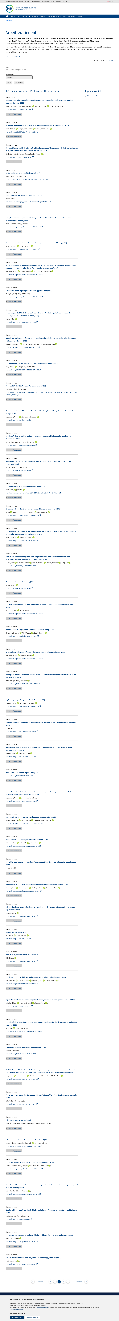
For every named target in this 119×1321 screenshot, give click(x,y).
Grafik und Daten (53, 16)
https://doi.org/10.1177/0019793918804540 (22, 801)
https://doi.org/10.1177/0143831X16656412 (22, 984)
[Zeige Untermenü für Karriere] (75, 16)
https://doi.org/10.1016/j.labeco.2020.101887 (22, 636)
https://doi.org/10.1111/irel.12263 (18, 420)
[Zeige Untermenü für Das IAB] (83, 16)
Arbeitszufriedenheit (94, 96)
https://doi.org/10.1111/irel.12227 (18, 939)
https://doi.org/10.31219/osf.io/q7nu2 (20, 157)
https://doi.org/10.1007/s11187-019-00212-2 (22, 132)
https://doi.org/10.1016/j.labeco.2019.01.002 (22, 916)
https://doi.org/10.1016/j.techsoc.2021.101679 (23, 249)
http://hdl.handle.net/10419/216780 (19, 470)
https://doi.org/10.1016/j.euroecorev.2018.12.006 (24, 891)
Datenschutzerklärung (16, 1309)
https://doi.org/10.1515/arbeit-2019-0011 (21, 1054)
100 (112, 60)
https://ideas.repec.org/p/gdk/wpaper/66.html (23, 347)
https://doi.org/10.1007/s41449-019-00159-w (22, 1079)
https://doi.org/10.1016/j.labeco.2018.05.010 (22, 1242)
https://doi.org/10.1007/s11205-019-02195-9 (22, 540)
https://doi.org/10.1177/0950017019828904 (22, 1264)
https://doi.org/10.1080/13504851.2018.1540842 (23, 846)
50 (109, 60)
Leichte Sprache (62, 1)
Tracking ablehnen (32, 1317)
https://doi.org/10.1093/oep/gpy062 (19, 1219)
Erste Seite (40, 1282)
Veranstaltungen (38, 16)
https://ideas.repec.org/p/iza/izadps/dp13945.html (24, 613)
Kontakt (27, 1)
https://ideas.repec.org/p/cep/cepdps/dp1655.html (24, 823)
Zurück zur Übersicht (13, 56)
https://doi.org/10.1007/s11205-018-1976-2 (22, 1104)
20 (107, 60)
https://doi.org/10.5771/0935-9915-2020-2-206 (23, 684)
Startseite (7, 16)
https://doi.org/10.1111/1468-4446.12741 (21, 757)
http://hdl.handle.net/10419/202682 (19, 1006)
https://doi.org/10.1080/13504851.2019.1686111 (23, 706)
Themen (12, 16)
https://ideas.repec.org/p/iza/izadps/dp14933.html (24, 297)
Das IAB (79, 16)
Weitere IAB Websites (11, 1)
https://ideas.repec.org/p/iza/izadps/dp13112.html (24, 658)
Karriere (71, 16)
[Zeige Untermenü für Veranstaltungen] (45, 16)
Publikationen (23, 16)
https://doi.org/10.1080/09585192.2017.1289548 (23, 1194)
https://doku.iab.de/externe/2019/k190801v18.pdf (24, 1031)
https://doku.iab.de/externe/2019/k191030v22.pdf (24, 1146)
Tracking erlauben (17, 1317)
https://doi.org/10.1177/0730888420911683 (22, 322)
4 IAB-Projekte (35, 90)
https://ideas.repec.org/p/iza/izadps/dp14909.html (24, 275)
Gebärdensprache (49, 1)
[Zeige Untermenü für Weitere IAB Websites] (18, 2)
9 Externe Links (51, 90)
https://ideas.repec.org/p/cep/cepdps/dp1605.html (24, 1169)
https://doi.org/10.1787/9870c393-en (19, 776)
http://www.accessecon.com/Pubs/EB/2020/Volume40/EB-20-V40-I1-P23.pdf (33, 493)
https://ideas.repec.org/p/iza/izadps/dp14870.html (24, 227)
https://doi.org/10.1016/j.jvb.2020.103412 (21, 566)
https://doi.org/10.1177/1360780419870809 (22, 731)
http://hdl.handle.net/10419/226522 (19, 588)
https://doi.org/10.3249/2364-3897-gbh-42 (21, 445)
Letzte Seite (78, 1282)
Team (64, 16)
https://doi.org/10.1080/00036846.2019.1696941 (23, 515)
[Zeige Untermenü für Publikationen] (29, 16)
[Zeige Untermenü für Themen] (16, 16)
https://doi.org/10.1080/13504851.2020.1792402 (23, 370)
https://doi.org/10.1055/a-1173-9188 (19, 109)
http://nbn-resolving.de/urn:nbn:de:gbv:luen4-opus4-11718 (27, 179)
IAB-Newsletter (36, 1)
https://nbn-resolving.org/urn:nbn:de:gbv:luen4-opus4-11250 (28, 202)
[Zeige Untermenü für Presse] (23, 2)
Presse (21, 1)
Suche (7, 67)
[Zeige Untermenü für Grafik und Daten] (60, 16)
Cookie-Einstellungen (42, 1307)
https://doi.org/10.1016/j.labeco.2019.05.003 (22, 961)
